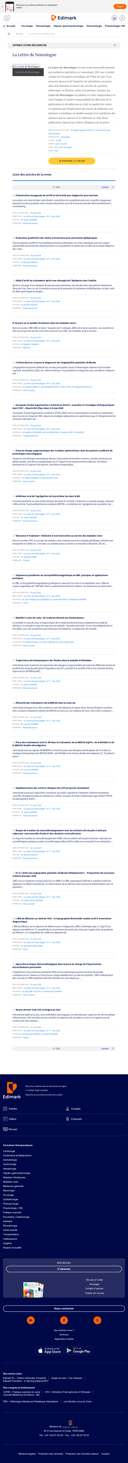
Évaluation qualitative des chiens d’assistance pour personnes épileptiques (56, 237)
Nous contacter (64, 1308)
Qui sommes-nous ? (64, 1330)
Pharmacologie (11, 1203)
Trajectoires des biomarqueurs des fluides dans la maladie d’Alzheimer (54, 660)
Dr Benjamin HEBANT (31, 1034)
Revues (19, 33)
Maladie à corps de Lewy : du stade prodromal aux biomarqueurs (50, 617)
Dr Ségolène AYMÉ (29, 557)
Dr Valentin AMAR (29, 386)
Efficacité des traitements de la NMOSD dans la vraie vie (45, 702)
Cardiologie (9, 1151)
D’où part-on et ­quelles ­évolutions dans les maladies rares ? (44, 322)
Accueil (11, 26)
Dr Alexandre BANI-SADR (31, 945)
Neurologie (9, 1190)
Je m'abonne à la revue (72, 161)
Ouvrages (94, 1284)
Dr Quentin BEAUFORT (48, 386)
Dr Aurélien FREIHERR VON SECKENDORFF (40, 432)
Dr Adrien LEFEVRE (50, 1034)
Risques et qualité (12, 1247)
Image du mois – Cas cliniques (67, 1378)
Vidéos (12, 1119)
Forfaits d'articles (94, 1288)
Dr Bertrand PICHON (48, 477)
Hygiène (7, 1243)
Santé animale (10, 1230)
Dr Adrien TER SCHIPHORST (72, 432)
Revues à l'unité (94, 1279)
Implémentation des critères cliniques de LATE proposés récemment (52, 787)
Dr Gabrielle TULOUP (31, 991)
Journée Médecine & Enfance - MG (21, 1394)
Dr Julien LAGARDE (29, 219)
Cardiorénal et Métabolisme (17, 1155)
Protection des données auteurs (82, 1453)
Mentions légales (27, 1453)
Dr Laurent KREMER (29, 724)
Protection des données (50, 1453)
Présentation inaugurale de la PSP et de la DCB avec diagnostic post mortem (57, 195)
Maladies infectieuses (14, 1177)
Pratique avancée (12, 1212)
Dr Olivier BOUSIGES (65, 642)
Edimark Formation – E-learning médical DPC (25, 1381)
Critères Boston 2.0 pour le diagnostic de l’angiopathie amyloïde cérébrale (56, 362)
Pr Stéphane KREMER (76, 599)
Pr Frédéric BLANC (30, 642)
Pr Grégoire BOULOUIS (82, 386)
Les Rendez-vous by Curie (77, 1401)
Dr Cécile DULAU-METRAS (32, 900)
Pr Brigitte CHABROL (30, 344)
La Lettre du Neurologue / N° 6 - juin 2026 (42, 216)
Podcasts (76, 1119)
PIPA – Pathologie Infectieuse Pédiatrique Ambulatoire (30, 1401)
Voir (56, 150)
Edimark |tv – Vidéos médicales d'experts (24, 1378)
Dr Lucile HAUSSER (58, 599)
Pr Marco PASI (65, 386)
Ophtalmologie (10, 1199)
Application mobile (64, 1339)
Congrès (76, 1108)
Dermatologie (94, 26)
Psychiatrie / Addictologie (16, 1217)
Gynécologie (9, 1164)
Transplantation (11, 1234)
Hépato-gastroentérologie (68, 26)
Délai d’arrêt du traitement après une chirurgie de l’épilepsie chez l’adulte (56, 280)
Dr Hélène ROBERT (30, 477)
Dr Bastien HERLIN (29, 262)
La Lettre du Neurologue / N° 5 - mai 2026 (42, 681)
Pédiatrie (7, 1221)
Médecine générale (13, 1186)
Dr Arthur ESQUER (47, 642)
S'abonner (64, 1269)
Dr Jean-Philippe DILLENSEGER (35, 599)
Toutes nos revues (94, 1293)
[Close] (2, 6)
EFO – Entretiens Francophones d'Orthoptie (68, 1392)
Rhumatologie (10, 1225)
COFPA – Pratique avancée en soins (21, 1392)
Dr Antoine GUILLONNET (51, 991)
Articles (13, 1108)
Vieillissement (10, 1239)
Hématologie (43, 26)
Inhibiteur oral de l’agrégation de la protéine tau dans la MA (48, 496)
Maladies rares (10, 1181)
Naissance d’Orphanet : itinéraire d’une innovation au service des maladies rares (59, 535)
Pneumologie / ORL (115, 26)
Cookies (105, 1453)
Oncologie (27, 26)
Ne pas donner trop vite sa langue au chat (38, 1009)
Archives (64, 1334)
